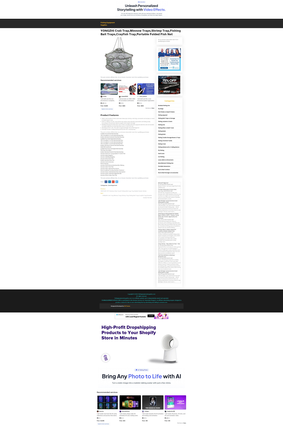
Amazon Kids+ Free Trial (107, 167)
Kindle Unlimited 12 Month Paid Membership (112, 145)
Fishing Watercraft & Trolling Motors (168, 147)
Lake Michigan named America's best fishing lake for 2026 (167, 201)
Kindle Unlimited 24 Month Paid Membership (112, 137)
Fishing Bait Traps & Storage (166, 118)
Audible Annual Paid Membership (109, 133)
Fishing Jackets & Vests (165, 121)
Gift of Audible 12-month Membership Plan (112, 135)
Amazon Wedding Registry (108, 157)
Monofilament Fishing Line (165, 163)
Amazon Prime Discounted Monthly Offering (112, 165)
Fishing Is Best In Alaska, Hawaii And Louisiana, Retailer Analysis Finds (167, 230)
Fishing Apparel (162, 115)
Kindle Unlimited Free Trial (107, 160)
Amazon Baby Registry (107, 155)
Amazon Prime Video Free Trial (109, 175)
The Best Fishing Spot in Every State (167, 189)
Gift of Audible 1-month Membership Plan (112, 143)
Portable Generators (164, 166)
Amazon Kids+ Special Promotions (110, 168)
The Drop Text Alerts (106, 150)
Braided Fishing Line (164, 105)
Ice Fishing (161, 157)
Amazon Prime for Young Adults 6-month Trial (113, 153)
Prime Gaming (104, 163)
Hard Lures (161, 153)
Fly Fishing (161, 150)
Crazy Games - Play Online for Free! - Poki (169, 244)
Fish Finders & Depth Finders (166, 112)
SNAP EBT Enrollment (106, 147)
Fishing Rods (162, 134)
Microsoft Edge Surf (163, 183)
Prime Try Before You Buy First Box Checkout (112, 170)
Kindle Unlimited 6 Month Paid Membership (112, 152)
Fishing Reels (162, 131)
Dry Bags (160, 108)
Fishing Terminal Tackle (165, 140)
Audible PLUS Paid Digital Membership (111, 138)
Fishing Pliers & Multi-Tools (166, 128)
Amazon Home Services (107, 162)
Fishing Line (161, 125)
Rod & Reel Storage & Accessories (168, 172)
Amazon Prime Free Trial (107, 158)
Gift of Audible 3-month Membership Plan (112, 140)
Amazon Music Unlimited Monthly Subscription (113, 172)
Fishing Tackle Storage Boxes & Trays (169, 137)
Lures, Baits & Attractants (165, 160)
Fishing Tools (162, 144)
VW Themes (127, 306)
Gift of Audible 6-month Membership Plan (112, 142)
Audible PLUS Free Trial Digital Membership (112, 148)
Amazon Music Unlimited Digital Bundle (111, 173)
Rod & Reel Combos (164, 169)
